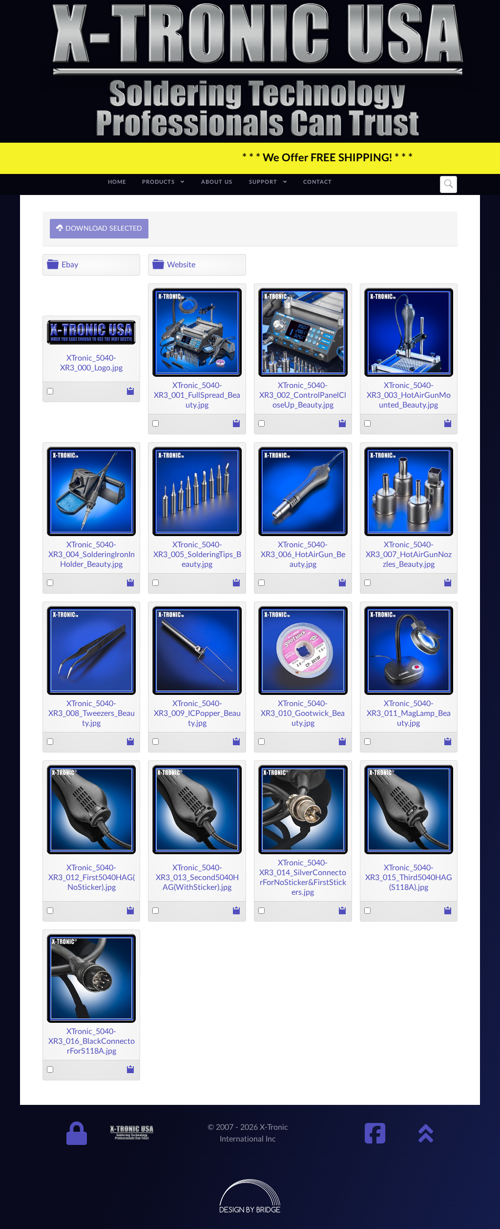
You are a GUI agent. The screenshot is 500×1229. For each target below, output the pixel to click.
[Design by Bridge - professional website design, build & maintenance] (250, 1196)
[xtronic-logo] (258, 70)
